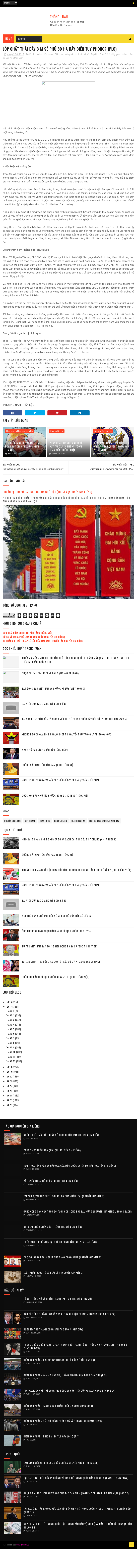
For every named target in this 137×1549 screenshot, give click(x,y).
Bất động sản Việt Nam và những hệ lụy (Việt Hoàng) (53, 688)
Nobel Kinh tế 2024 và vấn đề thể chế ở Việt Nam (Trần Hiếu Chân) (61, 780)
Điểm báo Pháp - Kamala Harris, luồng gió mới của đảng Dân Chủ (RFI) (65, 1375)
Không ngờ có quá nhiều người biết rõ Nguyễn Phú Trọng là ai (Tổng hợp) (66, 734)
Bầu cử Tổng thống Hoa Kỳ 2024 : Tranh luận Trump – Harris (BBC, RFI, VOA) (69, 1314)
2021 (10, 1081)
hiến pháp (69, 54)
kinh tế (79, 54)
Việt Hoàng (30, 821)
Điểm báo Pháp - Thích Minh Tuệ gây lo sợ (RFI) (51, 1436)
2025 (10, 1100)
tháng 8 (10, 1043)
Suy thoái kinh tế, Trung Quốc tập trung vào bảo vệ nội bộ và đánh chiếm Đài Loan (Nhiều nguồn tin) (78, 1525)
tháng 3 (10, 1020)
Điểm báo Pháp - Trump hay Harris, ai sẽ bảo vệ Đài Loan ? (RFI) (61, 1360)
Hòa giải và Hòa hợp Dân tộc (19, 431)
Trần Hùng (45, 821)
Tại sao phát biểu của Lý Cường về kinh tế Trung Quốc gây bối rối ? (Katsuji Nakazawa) (74, 719)
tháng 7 (10, 1038)
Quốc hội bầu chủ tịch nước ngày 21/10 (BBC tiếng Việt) (55, 795)
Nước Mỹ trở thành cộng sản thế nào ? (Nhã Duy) (53, 1329)
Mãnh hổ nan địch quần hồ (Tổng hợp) (45, 749)
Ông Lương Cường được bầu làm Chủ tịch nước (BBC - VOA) (57, 931)
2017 (10, 1006)
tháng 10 (11, 1052)
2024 (10, 1095)
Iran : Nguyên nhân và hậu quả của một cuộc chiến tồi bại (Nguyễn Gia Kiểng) (70, 1165)
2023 (10, 1090)
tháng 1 (10, 1010)
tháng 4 (10, 1024)
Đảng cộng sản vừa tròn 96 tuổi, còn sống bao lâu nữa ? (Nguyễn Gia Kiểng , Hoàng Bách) (78, 1211)
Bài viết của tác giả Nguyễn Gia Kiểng (44, 704)
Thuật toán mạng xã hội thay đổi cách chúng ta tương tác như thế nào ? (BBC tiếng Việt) (76, 870)
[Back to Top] (131, 1544)
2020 (10, 1076)
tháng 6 (10, 1033)
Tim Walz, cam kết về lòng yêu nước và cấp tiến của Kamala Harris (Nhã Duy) (69, 1390)
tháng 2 (10, 1015)
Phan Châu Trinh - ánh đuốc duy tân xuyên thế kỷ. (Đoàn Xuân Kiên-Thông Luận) (66, 446)
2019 (10, 1071)
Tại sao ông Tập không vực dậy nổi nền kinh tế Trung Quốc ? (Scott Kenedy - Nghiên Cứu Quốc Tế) (77, 1510)
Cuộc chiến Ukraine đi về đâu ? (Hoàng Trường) (50, 673)
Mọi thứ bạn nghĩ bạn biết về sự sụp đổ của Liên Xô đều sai (57, 916)
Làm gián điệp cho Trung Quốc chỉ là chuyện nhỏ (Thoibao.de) (61, 1463)
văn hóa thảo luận (14, 57)
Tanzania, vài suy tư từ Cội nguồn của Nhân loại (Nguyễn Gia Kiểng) (64, 1196)
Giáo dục (59, 54)
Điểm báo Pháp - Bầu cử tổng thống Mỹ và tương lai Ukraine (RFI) (63, 1421)
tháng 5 (10, 1029)
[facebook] (133, 3)
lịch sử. (86, 54)
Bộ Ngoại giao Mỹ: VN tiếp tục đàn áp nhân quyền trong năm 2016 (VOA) (111, 446)
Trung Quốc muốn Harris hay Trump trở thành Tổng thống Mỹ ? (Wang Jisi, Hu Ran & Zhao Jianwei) (75, 1346)
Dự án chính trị (36, 54)
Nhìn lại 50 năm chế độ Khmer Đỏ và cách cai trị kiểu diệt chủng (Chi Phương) (69, 839)
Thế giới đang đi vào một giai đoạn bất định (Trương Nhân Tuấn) (22, 446)
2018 (10, 1067)
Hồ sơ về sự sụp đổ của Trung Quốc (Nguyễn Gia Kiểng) (34, 637)
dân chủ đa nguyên (103, 431)
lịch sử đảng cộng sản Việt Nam (104, 821)
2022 (10, 1086)
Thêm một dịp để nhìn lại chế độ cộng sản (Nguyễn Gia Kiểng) (60, 1242)
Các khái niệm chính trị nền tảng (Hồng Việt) (28, 632)
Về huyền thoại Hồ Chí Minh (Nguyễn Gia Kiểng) (52, 1181)
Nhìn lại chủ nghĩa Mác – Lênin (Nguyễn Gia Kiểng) (54, 1226)
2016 (10, 1002)
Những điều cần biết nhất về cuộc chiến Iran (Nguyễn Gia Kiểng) (62, 1135)
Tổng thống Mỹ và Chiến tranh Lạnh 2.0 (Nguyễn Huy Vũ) (58, 1299)
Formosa (48, 54)
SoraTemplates (22, 1544)
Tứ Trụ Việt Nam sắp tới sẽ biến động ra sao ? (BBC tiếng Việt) (59, 946)
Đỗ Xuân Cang (60, 821)
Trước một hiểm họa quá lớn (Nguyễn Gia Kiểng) (52, 1150)
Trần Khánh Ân (78, 821)
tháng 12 (11, 1061)
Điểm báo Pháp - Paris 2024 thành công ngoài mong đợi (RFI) (60, 1406)
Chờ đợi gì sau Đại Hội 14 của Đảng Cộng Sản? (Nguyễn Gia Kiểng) (62, 1257)
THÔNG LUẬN (59, 16)
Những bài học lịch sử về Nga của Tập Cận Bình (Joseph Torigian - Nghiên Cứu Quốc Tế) (76, 1493)
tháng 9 (10, 1047)
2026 (10, 1105)
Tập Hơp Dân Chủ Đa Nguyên (105, 54)
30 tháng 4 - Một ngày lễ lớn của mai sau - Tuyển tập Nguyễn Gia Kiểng (43, 641)
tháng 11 (11, 1056)
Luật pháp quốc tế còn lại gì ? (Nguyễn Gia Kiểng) (53, 1272)
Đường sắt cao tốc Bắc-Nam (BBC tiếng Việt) (49, 765)
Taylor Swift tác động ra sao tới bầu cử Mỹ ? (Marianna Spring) (61, 961)
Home (8, 39)
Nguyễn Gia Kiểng (12, 821)
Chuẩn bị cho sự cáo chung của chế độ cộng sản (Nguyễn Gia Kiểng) (47, 492)
